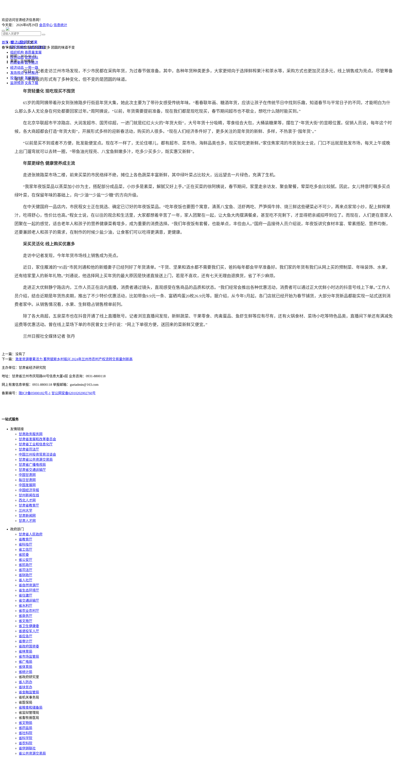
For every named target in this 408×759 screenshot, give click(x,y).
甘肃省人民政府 (30, 534)
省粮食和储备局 (30, 707)
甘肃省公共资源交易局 (36, 459)
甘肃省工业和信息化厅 (36, 444)
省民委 (24, 554)
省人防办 (25, 682)
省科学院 (25, 738)
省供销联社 (27, 748)
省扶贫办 (25, 687)
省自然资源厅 (29, 585)
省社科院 (25, 733)
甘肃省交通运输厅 (32, 470)
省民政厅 (25, 565)
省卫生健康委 (29, 626)
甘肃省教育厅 (29, 505)
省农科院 (25, 743)
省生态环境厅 (29, 590)
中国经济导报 (29, 490)
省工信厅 (25, 549)
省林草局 (25, 651)
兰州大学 (25, 510)
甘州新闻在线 (29, 495)
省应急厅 (25, 636)
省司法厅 (25, 570)
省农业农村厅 (29, 611)
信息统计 (60, 25)
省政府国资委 (29, 646)
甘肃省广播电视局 (32, 464)
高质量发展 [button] (33, 52)
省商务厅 (25, 616)
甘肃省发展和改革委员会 (37, 439)
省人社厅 (25, 580)
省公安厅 (25, 560)
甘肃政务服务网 (30, 434)
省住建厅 (25, 595)
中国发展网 (27, 485)
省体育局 (25, 667)
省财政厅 (25, 575)
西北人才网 (27, 500)
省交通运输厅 (29, 600)
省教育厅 (25, 539)
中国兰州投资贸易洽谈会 (37, 454)
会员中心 (46, 25)
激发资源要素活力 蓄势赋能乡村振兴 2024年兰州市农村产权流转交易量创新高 (74, 359)
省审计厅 (25, 641)
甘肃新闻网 (27, 515)
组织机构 (17, 52)
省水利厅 (25, 605)
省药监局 (25, 728)
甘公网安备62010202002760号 (73, 393)
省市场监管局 (29, 656)
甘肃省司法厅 (29, 449)
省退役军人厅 (29, 631)
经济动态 (18, 42)
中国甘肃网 (27, 475)
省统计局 (25, 672)
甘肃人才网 (27, 520)
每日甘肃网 (27, 480)
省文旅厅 (25, 621)
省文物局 (25, 723)
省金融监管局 (29, 692)
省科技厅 (25, 544)
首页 (5, 42)
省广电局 (25, 661)
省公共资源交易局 (32, 753)
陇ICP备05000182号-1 (35, 393)
